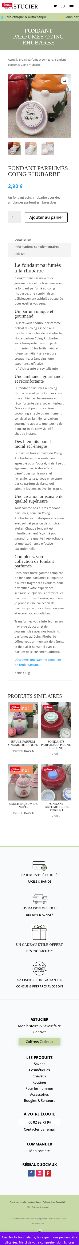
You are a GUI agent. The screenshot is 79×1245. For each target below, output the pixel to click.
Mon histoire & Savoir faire (39, 1026)
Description (23, 240)
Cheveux (39, 1076)
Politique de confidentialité (54, 1202)
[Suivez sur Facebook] (31, 1173)
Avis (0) (19, 254)
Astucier (39, 1019)
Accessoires (39, 1094)
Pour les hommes (39, 1088)
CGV (28, 1207)
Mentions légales (34, 1202)
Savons (39, 1063)
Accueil (12, 59)
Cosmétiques (39, 1070)
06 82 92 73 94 (39, 1122)
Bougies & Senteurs (39, 1100)
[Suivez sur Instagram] (39, 1173)
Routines (39, 1082)
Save (9, 4)
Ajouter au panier (46, 217)
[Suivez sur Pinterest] (48, 1173)
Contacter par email (39, 1129)
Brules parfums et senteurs (36, 59)
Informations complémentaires (37, 247)
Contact (39, 1032)
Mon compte (39, 1150)
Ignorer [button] (69, 1242)
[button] (64, 80)
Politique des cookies (40, 1207)
